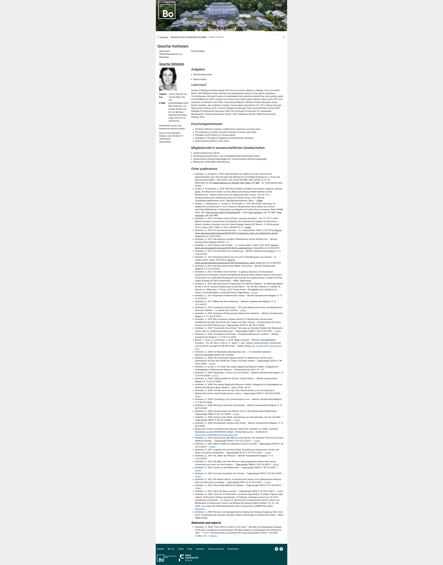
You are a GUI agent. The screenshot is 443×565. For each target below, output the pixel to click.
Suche (283, 37)
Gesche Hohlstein (171, 64)
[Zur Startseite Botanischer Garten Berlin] (166, 10)
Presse (189, 549)
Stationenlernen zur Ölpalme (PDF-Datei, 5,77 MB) (236, 183)
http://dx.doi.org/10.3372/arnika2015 (223, 212)
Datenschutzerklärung (216, 549)
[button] (278, 5)
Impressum (200, 549)
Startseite (164, 37)
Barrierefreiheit (233, 549)
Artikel (260, 200)
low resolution (255, 212)
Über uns (171, 549)
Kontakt (181, 549)
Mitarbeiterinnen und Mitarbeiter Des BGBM (189, 37)
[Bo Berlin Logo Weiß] (167, 558)
